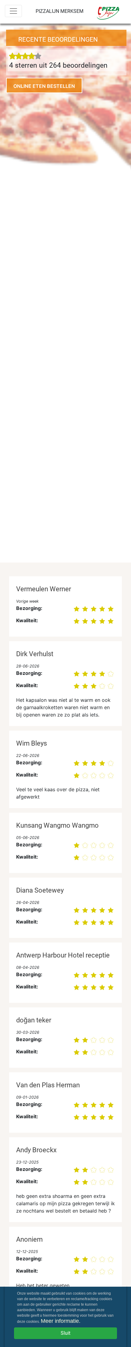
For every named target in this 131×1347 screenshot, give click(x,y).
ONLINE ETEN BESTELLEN (44, 86)
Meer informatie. (60, 1321)
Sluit (65, 1333)
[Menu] (13, 11)
